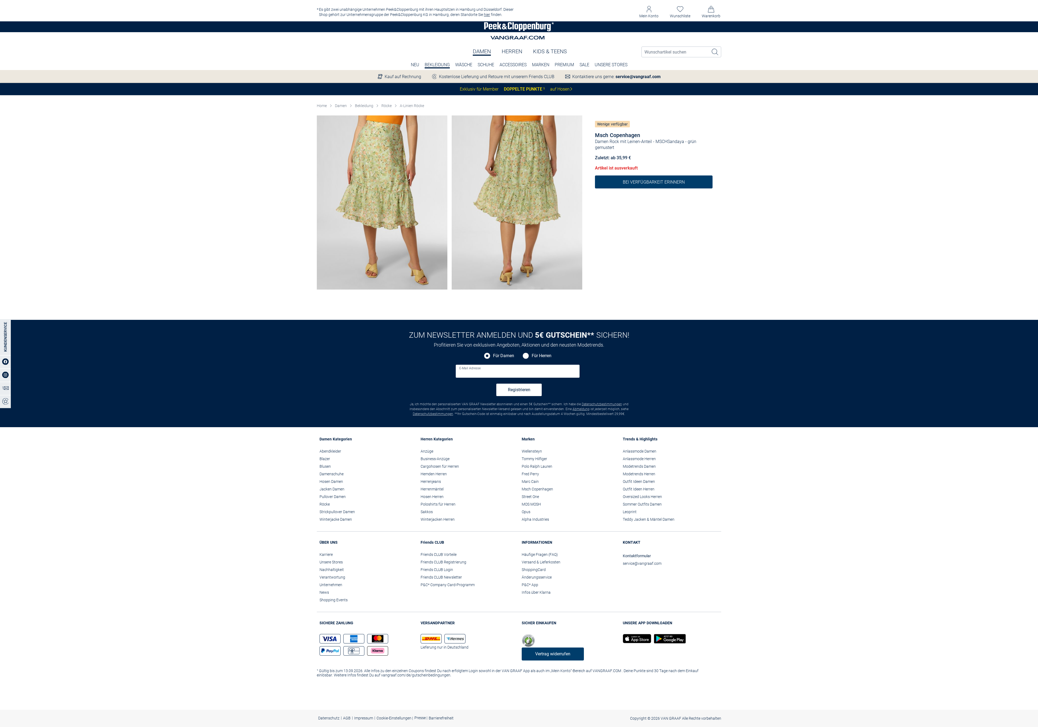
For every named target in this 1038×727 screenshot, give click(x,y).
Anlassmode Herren (639, 459)
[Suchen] (715, 52)
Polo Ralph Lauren (537, 466)
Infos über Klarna (536, 592)
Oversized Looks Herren (642, 496)
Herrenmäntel (432, 489)
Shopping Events (334, 600)
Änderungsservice (537, 577)
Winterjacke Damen (336, 519)
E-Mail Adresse (470, 368)
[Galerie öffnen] (382, 202)
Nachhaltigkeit (332, 569)
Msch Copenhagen (617, 135)
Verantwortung (332, 577)
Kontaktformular (637, 556)
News (324, 592)
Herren (512, 51)
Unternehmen (331, 585)
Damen (482, 51)
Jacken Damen (332, 489)
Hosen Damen (331, 481)
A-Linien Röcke (412, 106)
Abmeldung (581, 409)
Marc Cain (530, 481)
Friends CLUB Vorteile (439, 554)
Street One (530, 496)
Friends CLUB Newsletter (441, 577)
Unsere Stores (611, 64)
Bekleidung (437, 64)
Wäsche (463, 64)
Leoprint (630, 512)
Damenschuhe (332, 474)
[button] (649, 12)
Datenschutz (329, 718)
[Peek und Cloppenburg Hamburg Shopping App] (668, 638)
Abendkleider (330, 451)
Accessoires (513, 64)
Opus (526, 512)
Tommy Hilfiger (534, 459)
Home (322, 106)
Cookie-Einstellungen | (395, 718)
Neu (415, 64)
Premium (564, 64)
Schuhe (486, 64)
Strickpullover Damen (337, 512)
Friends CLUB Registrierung (443, 562)
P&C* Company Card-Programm (448, 585)
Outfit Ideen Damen (639, 481)
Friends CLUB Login (437, 569)
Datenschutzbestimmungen (602, 404)
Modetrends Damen (639, 466)
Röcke (386, 106)
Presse (420, 718)
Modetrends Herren (639, 474)
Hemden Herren (434, 474)
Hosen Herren (432, 496)
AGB (347, 718)
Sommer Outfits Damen (642, 504)
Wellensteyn (532, 451)
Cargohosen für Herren (440, 466)
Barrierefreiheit (441, 718)
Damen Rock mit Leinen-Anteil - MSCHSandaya (639, 141)
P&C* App (530, 585)
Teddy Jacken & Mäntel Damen (648, 519)
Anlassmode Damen (639, 451)
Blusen (325, 466)
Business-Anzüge (435, 459)
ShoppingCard (534, 569)
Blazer (325, 459)
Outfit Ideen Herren (638, 489)
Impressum (363, 718)
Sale (584, 64)
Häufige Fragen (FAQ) (540, 554)
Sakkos (427, 512)
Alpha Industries (535, 519)
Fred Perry (530, 474)
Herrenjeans (431, 481)
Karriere (326, 554)
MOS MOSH (531, 504)
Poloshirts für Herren (438, 504)
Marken (540, 64)
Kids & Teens (550, 51)
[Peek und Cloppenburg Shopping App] (637, 638)
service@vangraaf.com (638, 76)
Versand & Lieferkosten (541, 562)
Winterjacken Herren (438, 519)
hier (487, 14)
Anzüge (427, 451)
